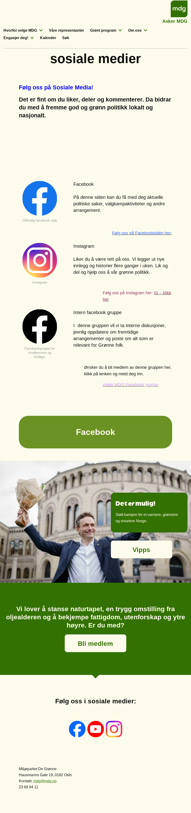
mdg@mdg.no (45, 781)
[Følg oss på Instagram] (114, 736)
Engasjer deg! (15, 38)
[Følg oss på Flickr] (96, 736)
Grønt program (103, 30)
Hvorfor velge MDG (20, 30)
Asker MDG (175, 21)
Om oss (135, 30)
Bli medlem (95, 643)
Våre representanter (66, 30)
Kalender (48, 38)
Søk (65, 38)
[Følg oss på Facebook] (77, 736)
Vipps (141, 549)
